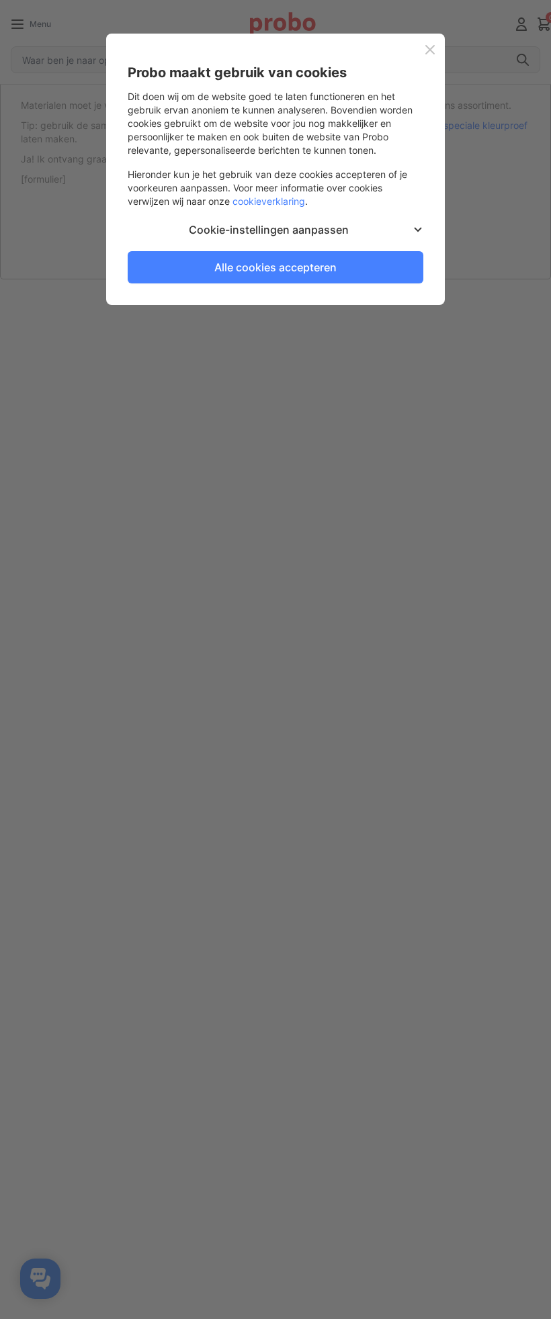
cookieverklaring (268, 201)
